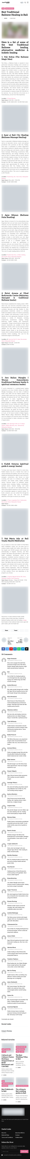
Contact (17, 1135)
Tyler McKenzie (11, 721)
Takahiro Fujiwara (12, 959)
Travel (3, 1051)
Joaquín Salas (11, 805)
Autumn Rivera (11, 748)
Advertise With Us (20, 1132)
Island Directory (9, 8)
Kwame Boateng (12, 901)
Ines (8, 672)
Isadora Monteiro (12, 794)
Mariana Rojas (11, 817)
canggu (24, 620)
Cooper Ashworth (12, 843)
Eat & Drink (4, 1085)
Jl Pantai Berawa (11, 98)
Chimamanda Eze (12, 924)
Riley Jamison (11, 759)
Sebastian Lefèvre (12, 710)
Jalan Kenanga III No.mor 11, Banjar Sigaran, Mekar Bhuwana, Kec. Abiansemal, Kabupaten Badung (13, 425)
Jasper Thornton (12, 890)
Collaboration (18, 1137)
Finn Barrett (11, 867)
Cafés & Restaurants (7, 1083)
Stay (17, 1051)
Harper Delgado (12, 771)
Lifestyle (8, 1049)
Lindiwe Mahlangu (12, 913)
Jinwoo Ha (10, 995)
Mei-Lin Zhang (11, 970)
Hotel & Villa (23, 1046)
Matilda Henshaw (12, 855)
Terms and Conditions (7, 1137)
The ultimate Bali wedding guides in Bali (21, 1091)
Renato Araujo (11, 830)
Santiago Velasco (12, 782)
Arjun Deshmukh (12, 982)
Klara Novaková (12, 696)
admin (5, 18)
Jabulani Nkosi (11, 947)
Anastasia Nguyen (12, 1007)
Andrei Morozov (12, 685)
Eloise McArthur (12, 878)
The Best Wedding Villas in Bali (22, 1057)
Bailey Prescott (11, 734)
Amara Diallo (11, 936)
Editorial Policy (5, 1135)
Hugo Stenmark (11, 658)
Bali (3, 8)
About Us (4, 1132)
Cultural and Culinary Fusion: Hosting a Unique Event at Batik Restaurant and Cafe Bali (8, 1060)
